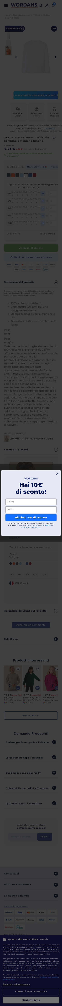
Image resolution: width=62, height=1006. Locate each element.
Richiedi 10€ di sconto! (31, 517)
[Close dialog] (57, 473)
